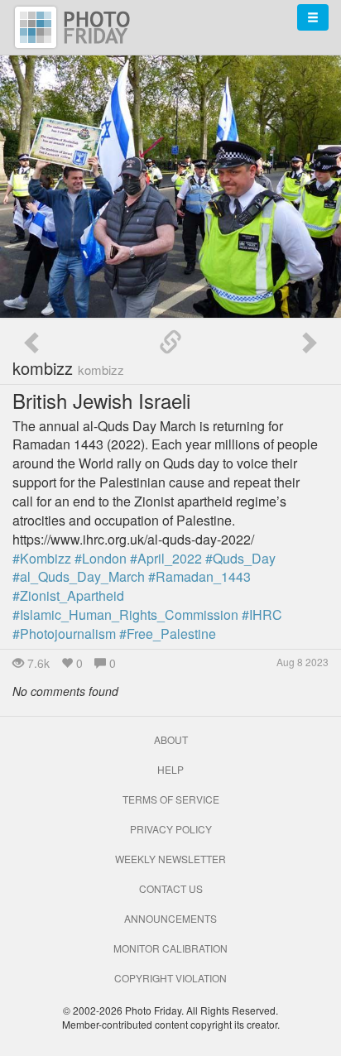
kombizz (68, 368)
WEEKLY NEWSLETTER (170, 859)
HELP (170, 769)
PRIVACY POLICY (171, 829)
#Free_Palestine (167, 633)
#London (100, 558)
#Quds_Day (240, 558)
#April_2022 (166, 558)
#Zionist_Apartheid (68, 595)
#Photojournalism (64, 633)
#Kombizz (41, 558)
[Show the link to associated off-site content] (170, 342)
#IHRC (262, 614)
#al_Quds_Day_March (78, 576)
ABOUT (171, 739)
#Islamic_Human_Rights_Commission (125, 614)
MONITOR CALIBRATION (170, 948)
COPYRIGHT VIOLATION (170, 978)
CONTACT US (171, 888)
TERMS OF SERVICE (170, 799)
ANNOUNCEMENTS (170, 918)
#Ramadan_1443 (199, 576)
